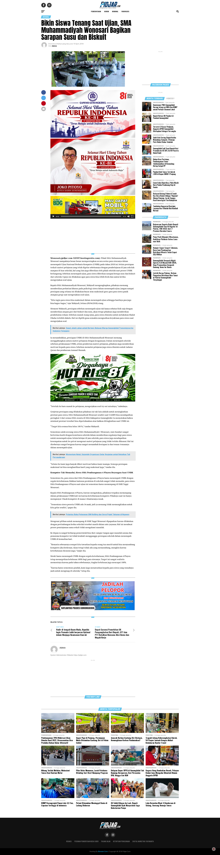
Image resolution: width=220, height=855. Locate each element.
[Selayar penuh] (132, 216)
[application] (92, 207)
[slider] (91, 216)
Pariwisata (125, 11)
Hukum (106, 11)
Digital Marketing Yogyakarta (143, 841)
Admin (54, 46)
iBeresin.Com (103, 851)
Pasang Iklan (105, 841)
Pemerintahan (96, 11)
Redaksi (69, 841)
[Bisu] (128, 216)
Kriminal (115, 11)
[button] (92, 207)
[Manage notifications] (214, 849)
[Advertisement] (92, 235)
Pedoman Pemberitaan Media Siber (86, 841)
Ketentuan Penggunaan (121, 841)
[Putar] (53, 216)
